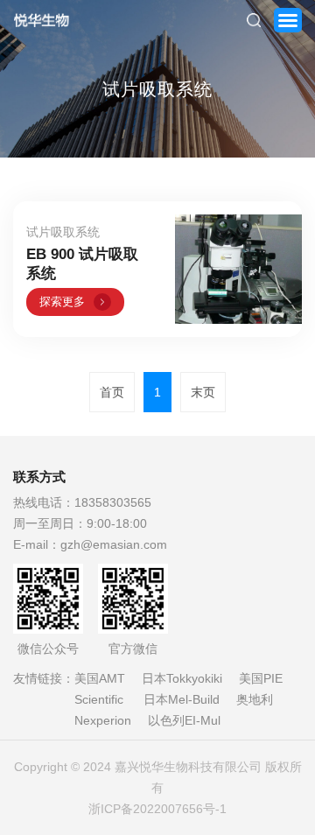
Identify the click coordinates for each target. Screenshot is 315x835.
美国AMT (99, 678)
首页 (112, 392)
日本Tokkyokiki (182, 678)
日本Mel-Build (182, 699)
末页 (203, 392)
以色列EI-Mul (184, 720)
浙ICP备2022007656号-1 (157, 809)
